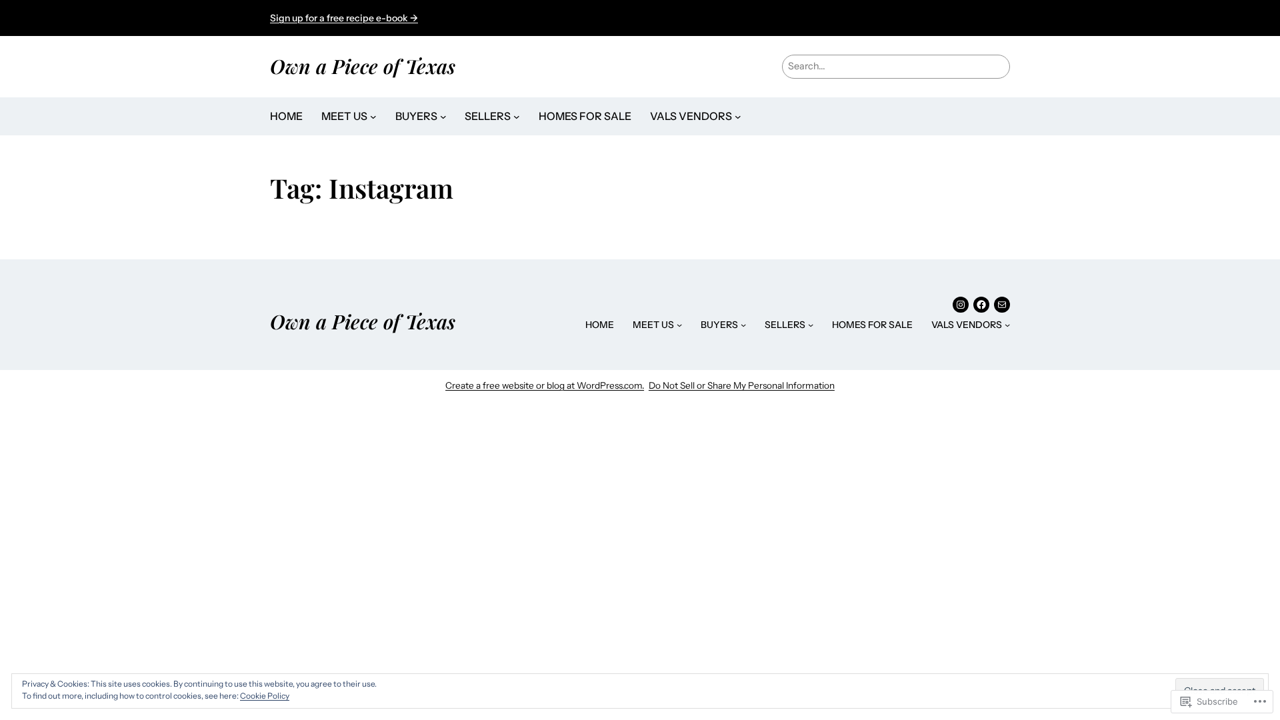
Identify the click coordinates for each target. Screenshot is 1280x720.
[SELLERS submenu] (516, 116)
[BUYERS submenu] (443, 116)
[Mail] (1002, 305)
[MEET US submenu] (373, 116)
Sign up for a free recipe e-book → (344, 18)
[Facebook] (981, 305)
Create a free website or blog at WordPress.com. (544, 385)
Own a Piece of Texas (362, 66)
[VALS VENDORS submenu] (738, 116)
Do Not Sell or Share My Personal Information (742, 385)
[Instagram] (961, 305)
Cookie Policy (264, 696)
